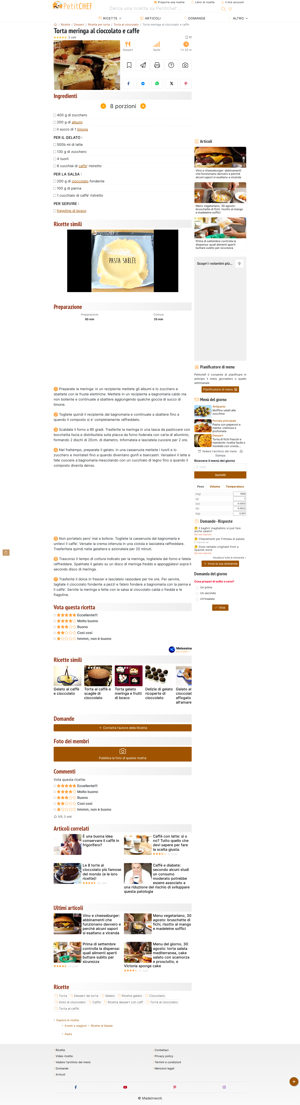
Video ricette (64, 1056)
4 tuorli (63, 159)
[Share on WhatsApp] (157, 84)
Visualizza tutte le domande (228, 557)
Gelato (110, 996)
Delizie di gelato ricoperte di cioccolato (159, 693)
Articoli (152, 18)
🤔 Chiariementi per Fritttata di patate (219, 539)
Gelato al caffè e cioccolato (66, 691)
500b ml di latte (70, 144)
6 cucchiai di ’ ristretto (79, 166)
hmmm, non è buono (93, 639)
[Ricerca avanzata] (230, 9)
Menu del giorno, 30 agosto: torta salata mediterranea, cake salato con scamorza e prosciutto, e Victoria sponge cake (156, 955)
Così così (84, 633)
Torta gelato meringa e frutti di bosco (128, 693)
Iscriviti (220, 475)
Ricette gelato (132, 996)
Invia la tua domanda (222, 563)
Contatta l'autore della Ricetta (124, 728)
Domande (196, 18)
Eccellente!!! (87, 615)
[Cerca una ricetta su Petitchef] (223, 8)
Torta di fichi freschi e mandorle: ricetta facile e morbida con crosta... (228, 443)
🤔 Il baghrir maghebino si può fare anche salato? (217, 530)
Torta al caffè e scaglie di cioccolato (97, 693)
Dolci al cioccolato (72, 1002)
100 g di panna (69, 188)
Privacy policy (164, 1056)
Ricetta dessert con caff (125, 1002)
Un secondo (208, 593)
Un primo (206, 587)
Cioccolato (157, 996)
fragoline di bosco (71, 211)
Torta (63, 996)
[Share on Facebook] (129, 84)
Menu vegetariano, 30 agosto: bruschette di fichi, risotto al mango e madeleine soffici (172, 922)
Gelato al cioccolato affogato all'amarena (186, 695)
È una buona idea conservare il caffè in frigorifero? (101, 840)
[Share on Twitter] (171, 84)
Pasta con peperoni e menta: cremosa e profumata (226, 428)
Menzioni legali (164, 1068)
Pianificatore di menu (218, 389)
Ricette (110, 18)
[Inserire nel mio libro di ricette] (129, 65)
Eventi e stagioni (76, 1025)
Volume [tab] (215, 486)
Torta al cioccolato (164, 1002)
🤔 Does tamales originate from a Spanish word (216, 548)
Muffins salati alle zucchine (224, 412)
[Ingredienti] (6, 552)
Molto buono (87, 621)
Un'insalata (207, 598)
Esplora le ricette (67, 1020)
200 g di (69, 122)
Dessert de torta (86, 996)
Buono (82, 627)
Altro (238, 18)
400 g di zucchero (72, 115)
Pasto (68, 1034)
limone (82, 129)
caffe (83, 166)
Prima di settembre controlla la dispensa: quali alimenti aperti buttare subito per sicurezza (101, 953)
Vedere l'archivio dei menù (219, 451)
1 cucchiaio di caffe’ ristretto (80, 195)
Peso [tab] (200, 486)
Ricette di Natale (102, 1025)
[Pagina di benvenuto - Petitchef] (55, 24)
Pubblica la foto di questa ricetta (122, 758)
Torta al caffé (69, 1008)
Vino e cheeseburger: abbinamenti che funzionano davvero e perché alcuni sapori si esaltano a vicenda (102, 924)
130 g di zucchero (71, 152)
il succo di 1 (72, 129)
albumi (77, 122)
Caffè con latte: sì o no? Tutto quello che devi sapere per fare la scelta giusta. (171, 843)
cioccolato (80, 181)
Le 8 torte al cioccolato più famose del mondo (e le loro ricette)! (102, 872)
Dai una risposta (202, 534)
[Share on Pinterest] (186, 84)
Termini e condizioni (168, 1062)
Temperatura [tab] (235, 486)
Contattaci (162, 1050)
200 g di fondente (81, 181)
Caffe (97, 1002)
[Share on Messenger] (143, 84)
